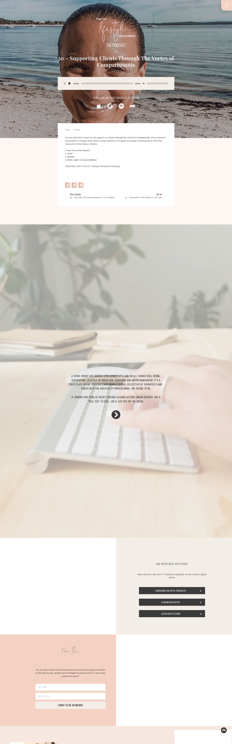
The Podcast (116, 45)
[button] (67, 185)
